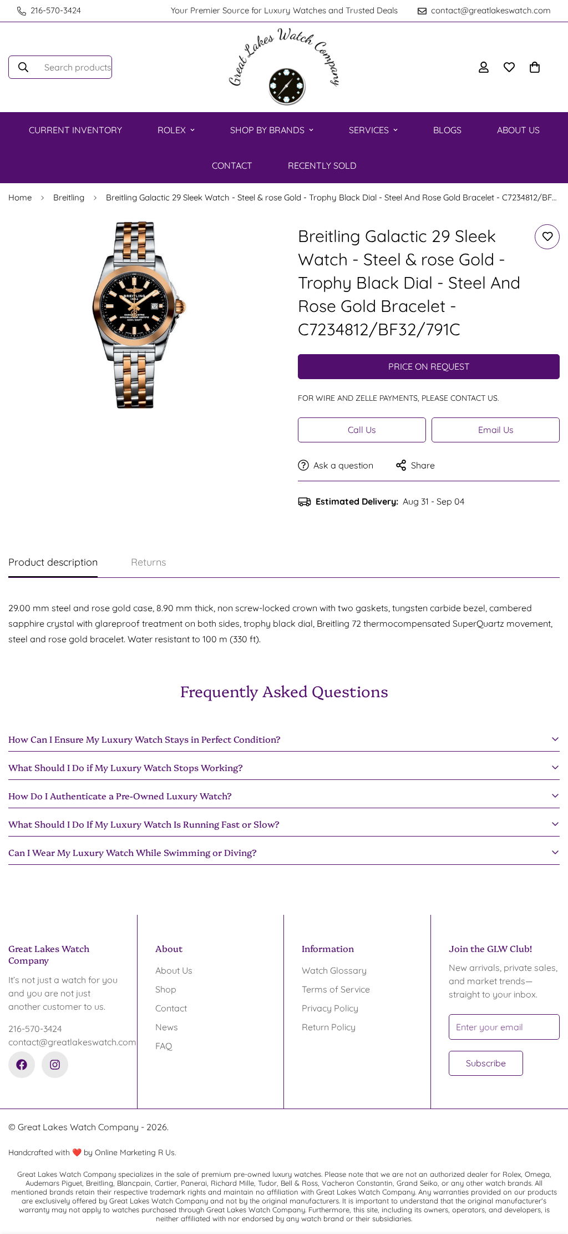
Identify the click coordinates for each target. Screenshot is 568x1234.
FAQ (163, 1045)
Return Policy (329, 1026)
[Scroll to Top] (546, 1173)
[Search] (23, 67)
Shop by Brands (267, 129)
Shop (165, 989)
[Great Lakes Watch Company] (284, 67)
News (166, 1026)
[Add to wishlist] (547, 236)
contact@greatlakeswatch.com (63, 1041)
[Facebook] (21, 1064)
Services (369, 129)
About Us (518, 129)
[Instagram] (55, 1064)
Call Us (362, 429)
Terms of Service (336, 989)
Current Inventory (75, 129)
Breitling (68, 197)
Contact (232, 165)
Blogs (447, 129)
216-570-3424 (35, 1028)
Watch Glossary (334, 970)
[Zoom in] (246, 245)
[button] (534, 67)
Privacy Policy (330, 1008)
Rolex (172, 129)
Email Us (496, 429)
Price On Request (429, 366)
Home (20, 197)
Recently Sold (322, 165)
